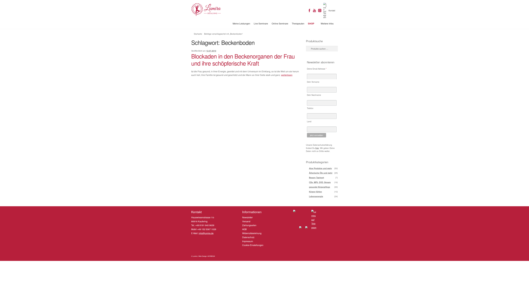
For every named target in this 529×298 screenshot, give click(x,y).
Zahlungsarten (249, 225)
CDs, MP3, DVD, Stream (320, 182)
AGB (244, 229)
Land (309, 121)
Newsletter (247, 217)
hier (317, 148)
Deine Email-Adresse (316, 68)
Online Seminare (280, 23)
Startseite (198, 33)
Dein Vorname (313, 81)
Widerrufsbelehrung (251, 233)
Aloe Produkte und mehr (320, 168)
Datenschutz (248, 237)
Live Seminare (261, 23)
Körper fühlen (315, 191)
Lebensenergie (316, 196)
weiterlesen (286, 75)
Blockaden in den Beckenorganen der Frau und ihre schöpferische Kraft (243, 59)
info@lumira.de (206, 233)
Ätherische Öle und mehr (320, 172)
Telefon (310, 108)
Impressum (247, 241)
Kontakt (332, 10)
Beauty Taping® (316, 177)
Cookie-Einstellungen (252, 245)
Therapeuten (298, 23)
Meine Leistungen (241, 23)
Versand (246, 221)
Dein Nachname (314, 95)
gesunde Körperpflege (319, 187)
